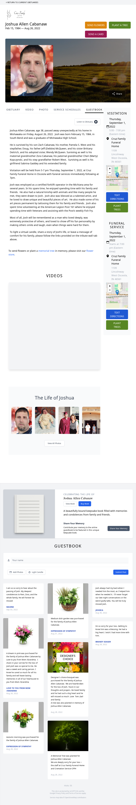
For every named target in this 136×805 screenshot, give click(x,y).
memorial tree (46, 250)
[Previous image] (50, 657)
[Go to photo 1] (67, 671)
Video (29, 109)
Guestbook (94, 109)
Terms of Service (75, 793)
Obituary (13, 109)
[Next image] (85, 657)
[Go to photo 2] (68, 671)
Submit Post (121, 572)
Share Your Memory (118, 528)
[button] (117, 175)
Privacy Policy (60, 793)
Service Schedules (67, 109)
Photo (43, 109)
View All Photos (54, 443)
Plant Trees (117, 207)
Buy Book (85, 503)
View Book (70, 503)
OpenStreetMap (71, 797)
